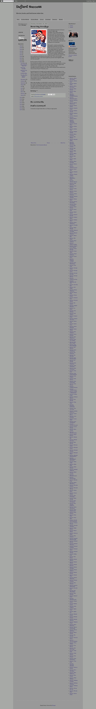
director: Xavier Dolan (73, 694)
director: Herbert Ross (73, 298)
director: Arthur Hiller (73, 127)
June (22, 88)
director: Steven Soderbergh (73, 628)
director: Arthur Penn (73, 129)
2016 (21, 97)
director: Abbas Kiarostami (73, 79)
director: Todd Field (73, 651)
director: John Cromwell (73, 369)
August (22, 84)
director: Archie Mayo (73, 124)
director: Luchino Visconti (74, 424)
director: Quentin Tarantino (73, 526)
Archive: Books (34, 19)
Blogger (54, 705)
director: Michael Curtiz (74, 448)
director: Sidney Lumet (73, 604)
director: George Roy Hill (73, 274)
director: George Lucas (73, 271)
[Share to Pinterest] (54, 94)
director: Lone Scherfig (73, 417)
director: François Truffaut (72, 260)
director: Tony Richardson (73, 659)
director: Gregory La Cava (73, 279)
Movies (61, 19)
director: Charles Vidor (73, 172)
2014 (21, 100)
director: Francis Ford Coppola (73, 246)
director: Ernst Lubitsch (73, 241)
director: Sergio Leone (73, 602)
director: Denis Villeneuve (73, 223)
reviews (41, 96)
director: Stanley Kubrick (73, 620)
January (22, 95)
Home (48, 142)
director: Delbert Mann (73, 218)
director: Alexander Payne (73, 98)
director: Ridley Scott (73, 554)
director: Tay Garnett (72, 635)
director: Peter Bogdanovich (73, 510)
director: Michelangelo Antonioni (73, 459)
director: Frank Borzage (73, 249)
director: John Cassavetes (73, 366)
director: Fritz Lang (73, 266)
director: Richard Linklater (73, 547)
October (23, 81)
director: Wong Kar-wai (73, 689)
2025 (21, 47)
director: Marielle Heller (73, 432)
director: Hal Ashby (72, 288)
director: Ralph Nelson (73, 528)
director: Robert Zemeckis (73, 578)
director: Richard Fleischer (73, 544)
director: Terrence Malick (73, 641)
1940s (35, 96)
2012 (21, 104)
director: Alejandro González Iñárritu (74, 95)
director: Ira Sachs (72, 309)
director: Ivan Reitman (73, 311)
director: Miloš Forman (73, 473)
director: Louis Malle (73, 419)
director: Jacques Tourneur (73, 319)
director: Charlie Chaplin (73, 175)
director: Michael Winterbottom (74, 456)
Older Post (63, 142)
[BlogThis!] (50, 94)
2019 (21, 58)
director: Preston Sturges (73, 523)
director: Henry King (73, 293)
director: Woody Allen (73, 691)
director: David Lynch (73, 212)
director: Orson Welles (73, 493)
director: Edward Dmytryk (73, 233)
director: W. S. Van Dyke (73, 670)
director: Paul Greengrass (73, 501)
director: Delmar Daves (73, 220)
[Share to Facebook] (53, 94)
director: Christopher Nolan (72, 178)
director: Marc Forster (73, 430)
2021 (21, 54)
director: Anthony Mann (73, 118)
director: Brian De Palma (73, 162)
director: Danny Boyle (73, 199)
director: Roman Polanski (73, 581)
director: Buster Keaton (73, 164)
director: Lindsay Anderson (73, 411)
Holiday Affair (24, 73)
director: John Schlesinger (73, 382)
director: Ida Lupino (72, 303)
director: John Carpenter (73, 363)
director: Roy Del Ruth (73, 588)
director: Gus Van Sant (74, 285)
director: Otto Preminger (73, 496)
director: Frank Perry (73, 257)
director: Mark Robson (73, 435)
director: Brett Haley (73, 159)
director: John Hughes (73, 376)
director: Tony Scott (73, 662)
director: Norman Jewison (74, 486)
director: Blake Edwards (73, 154)
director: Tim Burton (73, 646)
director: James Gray (73, 322)
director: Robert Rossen (73, 573)
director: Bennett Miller (73, 140)
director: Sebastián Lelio (73, 599)
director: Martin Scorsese (73, 440)
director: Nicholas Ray (73, 478)
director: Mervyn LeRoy (73, 445)
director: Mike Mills (73, 465)
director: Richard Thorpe (73, 552)
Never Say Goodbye (23, 68)
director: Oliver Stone (73, 491)
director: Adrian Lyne (73, 81)
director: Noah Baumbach (73, 483)
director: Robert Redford (73, 570)
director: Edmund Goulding (74, 231)
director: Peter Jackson (73, 513)
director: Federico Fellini (73, 244)
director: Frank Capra (73, 252)
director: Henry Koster (73, 296)
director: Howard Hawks (73, 301)
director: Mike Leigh (73, 462)
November (23, 79)
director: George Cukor (73, 268)
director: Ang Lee (74, 115)
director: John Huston (73, 379)
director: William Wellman (74, 683)
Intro (18, 19)
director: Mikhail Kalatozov (73, 470)
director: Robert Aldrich (73, 560)
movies (38, 96)
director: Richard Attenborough (73, 539)
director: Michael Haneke (74, 451)
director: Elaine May (73, 236)
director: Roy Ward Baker (73, 591)
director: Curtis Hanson (73, 192)
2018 (21, 60)
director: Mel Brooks (73, 443)
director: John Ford (73, 371)
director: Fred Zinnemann (73, 263)
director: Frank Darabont (73, 254)
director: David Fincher (73, 207)
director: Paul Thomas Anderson (73, 504)
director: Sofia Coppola (73, 607)
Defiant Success (28, 7)
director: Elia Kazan (72, 239)
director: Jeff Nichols (72, 348)
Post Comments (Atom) (42, 144)
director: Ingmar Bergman (73, 306)
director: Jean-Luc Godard (73, 340)
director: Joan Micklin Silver (73, 358)
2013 (21, 102)
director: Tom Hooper (73, 656)
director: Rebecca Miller (74, 534)
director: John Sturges (73, 384)
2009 (21, 109)
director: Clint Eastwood (73, 184)
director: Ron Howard (73, 583)
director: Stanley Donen (73, 614)
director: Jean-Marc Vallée (73, 342)
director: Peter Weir (73, 515)
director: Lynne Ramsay (73, 427)
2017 (21, 61)
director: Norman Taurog (74, 488)
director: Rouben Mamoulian (73, 586)
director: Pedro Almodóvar (73, 507)
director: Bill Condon (72, 146)
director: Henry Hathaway (73, 290)
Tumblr (71, 27)
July (22, 86)
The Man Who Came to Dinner (24, 76)
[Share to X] (51, 94)
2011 (21, 106)
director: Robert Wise (73, 575)
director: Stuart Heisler (73, 633)
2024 (21, 49)
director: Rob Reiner (73, 557)
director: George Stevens (73, 276)
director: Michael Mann (74, 453)
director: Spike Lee (73, 612)
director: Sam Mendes (73, 594)
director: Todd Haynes (73, 654)
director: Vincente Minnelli (72, 664)
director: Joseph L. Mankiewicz (73, 392)
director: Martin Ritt (73, 437)
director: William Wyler (74, 686)
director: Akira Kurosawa (73, 87)
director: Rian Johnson (73, 536)
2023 (21, 51)
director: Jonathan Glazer (73, 389)
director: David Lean (73, 210)
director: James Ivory (73, 324)
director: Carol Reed (73, 170)
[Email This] (48, 94)
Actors (42, 19)
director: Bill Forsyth (72, 149)
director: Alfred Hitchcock (73, 103)
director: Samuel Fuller (73, 596)
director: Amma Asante (73, 106)
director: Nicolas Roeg (73, 480)
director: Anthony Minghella (72, 121)
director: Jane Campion (73, 332)
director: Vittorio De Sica (73, 668)
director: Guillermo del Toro (73, 282)
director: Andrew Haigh (73, 114)
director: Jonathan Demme (73, 387)
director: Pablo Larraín (73, 499)
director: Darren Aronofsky (73, 202)
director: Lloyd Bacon (73, 414)
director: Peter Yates (73, 518)
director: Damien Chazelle (73, 197)
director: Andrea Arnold (73, 111)
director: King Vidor (73, 403)
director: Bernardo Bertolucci (72, 143)
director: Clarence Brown (73, 181)
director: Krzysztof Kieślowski (72, 405)
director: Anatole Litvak (73, 109)
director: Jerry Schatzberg (73, 350)
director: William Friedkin (74, 681)
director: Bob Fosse (73, 157)
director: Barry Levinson (73, 135)
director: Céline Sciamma (73, 194)
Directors (54, 19)
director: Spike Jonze (73, 609)
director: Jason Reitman (73, 335)
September (23, 83)
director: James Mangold (73, 327)
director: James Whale (73, 329)
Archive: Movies (25, 19)
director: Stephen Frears (73, 622)
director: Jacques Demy (73, 316)
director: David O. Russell (73, 215)
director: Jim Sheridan (72, 356)
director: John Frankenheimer (73, 374)
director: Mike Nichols (73, 467)
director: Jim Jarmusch (72, 353)
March (22, 91)
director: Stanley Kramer (73, 617)
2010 (21, 107)
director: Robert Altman (73, 562)
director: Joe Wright (72, 361)
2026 (21, 46)
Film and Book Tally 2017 (24, 65)
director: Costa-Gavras (73, 189)
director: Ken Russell (73, 400)
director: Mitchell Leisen (73, 475)
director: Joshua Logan (73, 395)
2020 (21, 56)
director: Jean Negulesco (73, 337)
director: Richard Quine (73, 549)
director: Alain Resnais (73, 89)
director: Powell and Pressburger (73, 521)
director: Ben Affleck (73, 137)
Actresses (47, 19)
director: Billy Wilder (73, 151)
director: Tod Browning (73, 648)
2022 (21, 52)
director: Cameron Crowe (73, 167)
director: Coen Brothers (73, 186)
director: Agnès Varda (73, 84)
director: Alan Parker (73, 92)
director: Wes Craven (73, 676)
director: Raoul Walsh (73, 531)
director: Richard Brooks (73, 541)
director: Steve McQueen (73, 625)
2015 (21, 99)
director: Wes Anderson (73, 673)
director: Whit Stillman (73, 678)
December (23, 63)
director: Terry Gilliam (73, 643)
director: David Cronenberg (73, 205)
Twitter (71, 25)
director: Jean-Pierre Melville (73, 345)
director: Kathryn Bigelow (73, 397)
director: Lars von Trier (73, 409)
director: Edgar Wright (73, 228)
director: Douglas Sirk (73, 226)
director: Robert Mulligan (73, 568)
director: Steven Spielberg (73, 630)
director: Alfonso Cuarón (73, 101)
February (23, 93)
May (22, 89)
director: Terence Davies (74, 638)
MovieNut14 (73, 46)
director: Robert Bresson (73, 565)
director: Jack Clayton (73, 314)
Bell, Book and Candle (24, 71)
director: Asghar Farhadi (73, 132)
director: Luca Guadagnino (73, 422)
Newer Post (33, 142)
